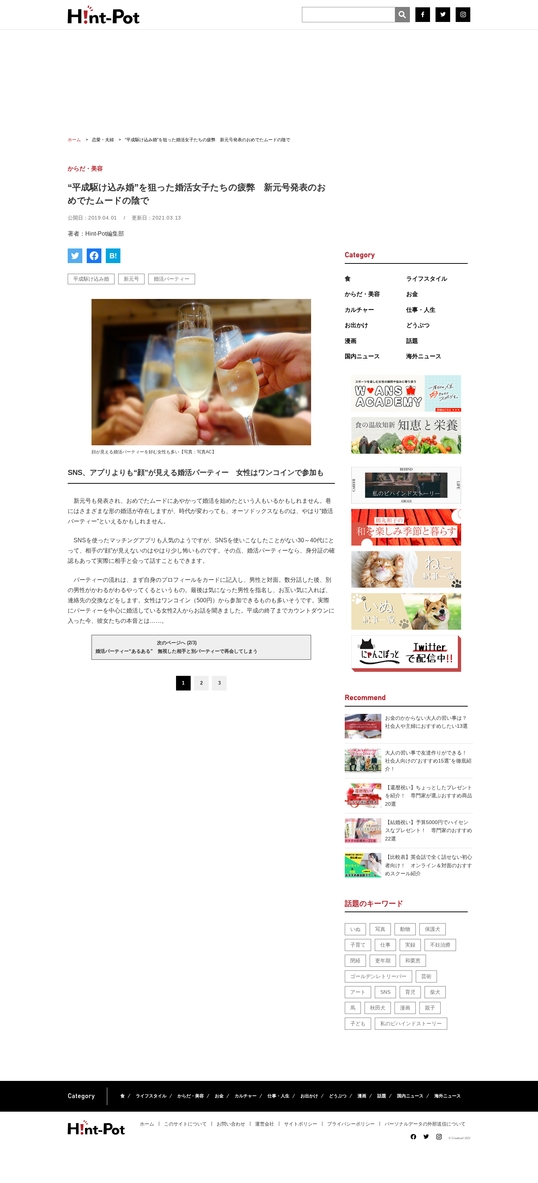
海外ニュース (423, 356)
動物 (405, 929)
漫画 (350, 341)
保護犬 (432, 929)
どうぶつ (418, 325)
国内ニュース (362, 356)
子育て (358, 945)
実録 (410, 945)
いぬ (355, 929)
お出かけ (356, 325)
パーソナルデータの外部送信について (425, 1124)
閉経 (355, 960)
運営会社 (264, 1124)
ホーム (147, 1124)
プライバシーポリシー (351, 1124)
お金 (412, 294)
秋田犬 (377, 1008)
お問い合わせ (231, 1124)
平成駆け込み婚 (91, 279)
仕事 (385, 945)
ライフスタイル (426, 279)
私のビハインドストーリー (411, 1023)
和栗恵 (413, 960)
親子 (430, 1008)
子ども (358, 1023)
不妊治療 (440, 945)
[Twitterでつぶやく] (75, 255)
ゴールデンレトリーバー (378, 976)
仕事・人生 (421, 310)
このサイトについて (185, 1124)
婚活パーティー (172, 279)
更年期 (383, 960)
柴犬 (435, 992)
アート (358, 992)
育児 (410, 992)
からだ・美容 (362, 294)
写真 (380, 929)
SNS (385, 992)
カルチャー (359, 310)
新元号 (131, 279)
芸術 (426, 976)
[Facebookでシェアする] (94, 255)
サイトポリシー (300, 1124)
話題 (412, 341)
